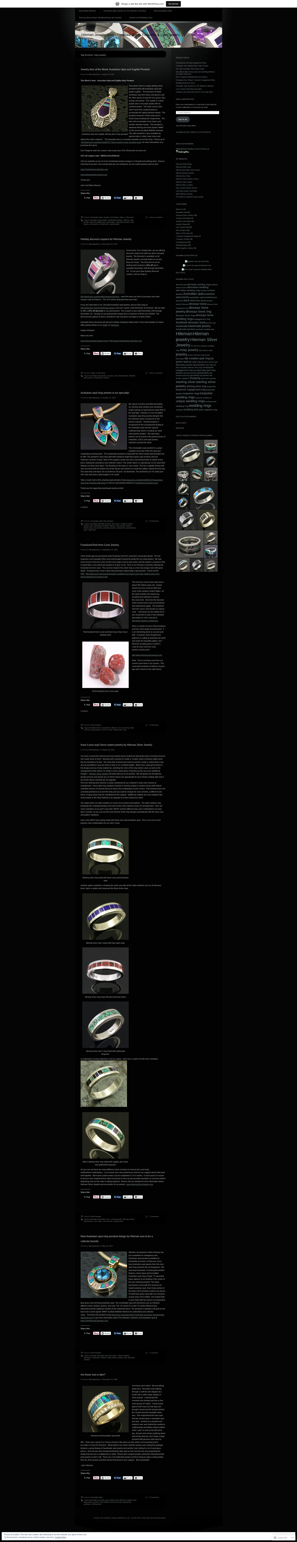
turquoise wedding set (203, 398)
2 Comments (154, 725)
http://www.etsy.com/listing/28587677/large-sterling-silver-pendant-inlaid (111, 142)
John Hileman (105, 1502)
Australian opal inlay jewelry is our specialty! (105, 392)
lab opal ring (195, 362)
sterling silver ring (119, 730)
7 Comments (154, 1216)
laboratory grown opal (209, 362)
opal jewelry (120, 528)
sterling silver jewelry (101, 378)
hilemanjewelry (94, 74)
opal (125, 1357)
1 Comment (153, 1353)
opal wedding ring (195, 375)
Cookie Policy (60, 1537)
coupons (110, 376)
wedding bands (211, 401)
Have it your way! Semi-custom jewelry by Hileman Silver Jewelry (116, 745)
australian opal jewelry (98, 376)
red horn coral (106, 730)
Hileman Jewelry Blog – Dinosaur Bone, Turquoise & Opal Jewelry (130, 35)
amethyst (204, 290)
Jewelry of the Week (111, 217)
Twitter (105, 325)
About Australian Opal (163, 11)
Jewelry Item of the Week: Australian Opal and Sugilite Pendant (115, 69)
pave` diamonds (90, 530)
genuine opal (88, 526)
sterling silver (118, 1221)
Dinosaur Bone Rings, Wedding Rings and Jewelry (100, 18)
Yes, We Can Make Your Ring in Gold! (190, 69)
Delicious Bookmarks (186, 416)
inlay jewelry (88, 378)
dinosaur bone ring (198, 311)
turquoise (211, 386)
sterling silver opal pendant (109, 224)
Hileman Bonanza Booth (185, 173)
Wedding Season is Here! (185, 83)
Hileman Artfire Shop (183, 167)
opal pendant (131, 528)
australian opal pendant (98, 220)
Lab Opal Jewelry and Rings (186, 191)
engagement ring (202, 319)
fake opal (104, 1500)
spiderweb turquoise (208, 378)
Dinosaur (185, 304)
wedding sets (190, 409)
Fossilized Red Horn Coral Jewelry (100, 545)
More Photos (180, 273)
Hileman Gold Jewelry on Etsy (187, 179)
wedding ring (182, 406)
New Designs (108, 521)
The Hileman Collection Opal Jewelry (189, 197)
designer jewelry (127, 524)
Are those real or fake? (93, 1374)
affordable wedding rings (199, 284)
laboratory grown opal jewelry (190, 365)
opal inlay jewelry (109, 528)
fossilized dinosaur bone (191, 322)
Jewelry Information (183, 218)
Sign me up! (182, 119)
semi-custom (108, 1221)
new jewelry (97, 528)
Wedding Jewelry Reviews (197, 149)
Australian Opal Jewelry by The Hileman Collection (124, 11)
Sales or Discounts (127, 217)
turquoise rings (191, 393)
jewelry (128, 526)
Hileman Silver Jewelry (98, 774)
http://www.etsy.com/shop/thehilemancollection (100, 297)
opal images (110, 222)
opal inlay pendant (123, 222)
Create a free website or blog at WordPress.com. (112, 1518)
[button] (190, 453)
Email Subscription (185, 99)
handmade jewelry (199, 326)
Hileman (126, 220)
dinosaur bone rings (185, 315)
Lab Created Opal (182, 227)
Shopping (194, 378)
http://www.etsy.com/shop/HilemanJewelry (98, 308)
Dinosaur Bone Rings (184, 164)
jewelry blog (88, 528)
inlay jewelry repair (206, 350)
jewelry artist (192, 355)
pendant (87, 1359)
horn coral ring (123, 728)
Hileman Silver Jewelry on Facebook (193, 132)
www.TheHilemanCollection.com (94, 169)
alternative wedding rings (188, 290)
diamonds (87, 1357)
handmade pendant (115, 220)
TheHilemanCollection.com (146, 483)
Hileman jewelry (128, 1219)
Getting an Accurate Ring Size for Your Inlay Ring (194, 92)
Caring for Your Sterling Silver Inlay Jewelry (192, 66)
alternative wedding (198, 287)
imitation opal (131, 1500)
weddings (179, 410)
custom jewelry (116, 1219)
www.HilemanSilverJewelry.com (94, 175)
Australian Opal (96, 217)
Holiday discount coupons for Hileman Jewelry (106, 239)
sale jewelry (94, 224)
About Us (179, 209)
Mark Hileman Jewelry (184, 194)
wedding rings (200, 405)
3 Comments (154, 521)
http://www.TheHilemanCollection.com (126, 341)
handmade (96, 1357)
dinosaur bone (198, 303)
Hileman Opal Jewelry (184, 182)
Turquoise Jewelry (183, 239)
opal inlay (131, 1357)
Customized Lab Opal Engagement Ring (191, 63)
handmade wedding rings (205, 329)
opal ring (185, 375)
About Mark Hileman (87, 11)
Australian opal (95, 1219)
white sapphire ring (207, 410)
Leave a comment (156, 217)
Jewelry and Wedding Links (140, 18)
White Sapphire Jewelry (185, 248)
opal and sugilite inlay (97, 222)
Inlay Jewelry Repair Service (186, 188)
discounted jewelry (121, 376)
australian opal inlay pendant (100, 524)
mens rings (98, 1221)
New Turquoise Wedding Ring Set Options (191, 77)
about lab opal (181, 284)
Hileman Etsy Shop (183, 176)
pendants (87, 1504)
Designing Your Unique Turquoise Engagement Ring (195, 80)
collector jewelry (123, 1355)
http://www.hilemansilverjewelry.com (147, 655)
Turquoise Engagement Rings (187, 236)
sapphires (185, 378)
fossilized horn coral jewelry (100, 728)
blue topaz (116, 524)
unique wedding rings (190, 401)
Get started (173, 4)
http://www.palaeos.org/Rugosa (145, 621)
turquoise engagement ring (190, 389)
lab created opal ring (197, 358)
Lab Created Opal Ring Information (189, 89)
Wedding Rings (181, 245)
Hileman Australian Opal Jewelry (188, 170)
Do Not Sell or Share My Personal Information (148, 1518)
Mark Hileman (188, 367)
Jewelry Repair (181, 224)
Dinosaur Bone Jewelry (184, 215)
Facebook (114, 325)
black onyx (105, 1219)
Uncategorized (181, 242)
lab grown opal (116, 1502)
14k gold (93, 1355)
